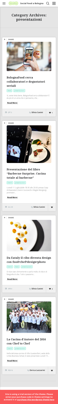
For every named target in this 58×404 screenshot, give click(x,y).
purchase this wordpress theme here (35, 399)
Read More (12, 103)
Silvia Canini (37, 112)
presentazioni (19, 90)
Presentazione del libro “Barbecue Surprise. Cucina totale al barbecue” (26, 173)
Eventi (10, 182)
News (9, 90)
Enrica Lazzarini (37, 370)
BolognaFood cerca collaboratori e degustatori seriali (26, 81)
